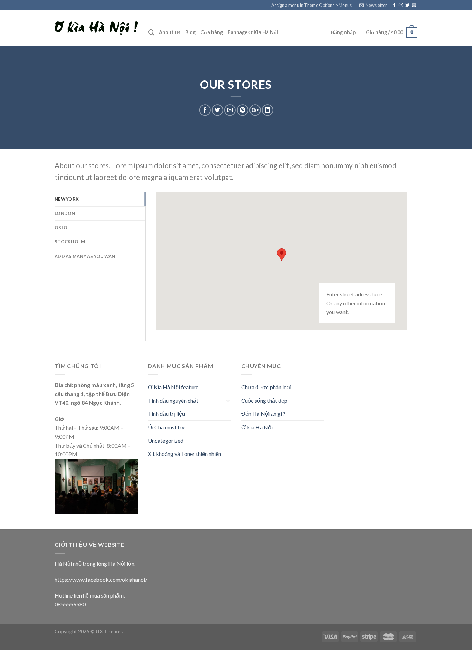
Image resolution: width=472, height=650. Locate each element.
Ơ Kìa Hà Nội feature (173, 387)
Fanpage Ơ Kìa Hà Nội (253, 32)
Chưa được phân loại (266, 387)
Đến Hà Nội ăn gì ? (263, 413)
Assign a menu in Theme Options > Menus (311, 5)
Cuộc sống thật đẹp (264, 400)
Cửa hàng (211, 32)
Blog (190, 32)
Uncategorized (165, 440)
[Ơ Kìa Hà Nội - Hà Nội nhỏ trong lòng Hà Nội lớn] (96, 28)
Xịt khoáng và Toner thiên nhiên (184, 453)
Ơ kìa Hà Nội (257, 427)
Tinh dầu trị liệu (166, 413)
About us (169, 32)
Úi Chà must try (166, 427)
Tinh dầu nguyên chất (173, 400)
